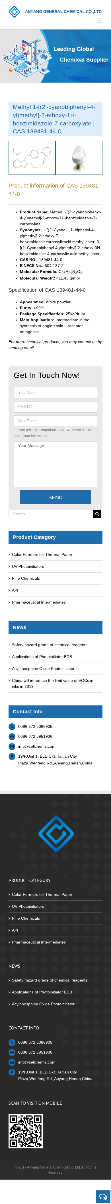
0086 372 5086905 (35, 726)
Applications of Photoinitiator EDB (42, 656)
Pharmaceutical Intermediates (39, 602)
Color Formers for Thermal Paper (42, 554)
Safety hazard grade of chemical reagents (49, 644)
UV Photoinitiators (28, 566)
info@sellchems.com (37, 746)
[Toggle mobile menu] (99, 21)
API (15, 590)
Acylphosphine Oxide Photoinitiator (43, 668)
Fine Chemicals (26, 578)
